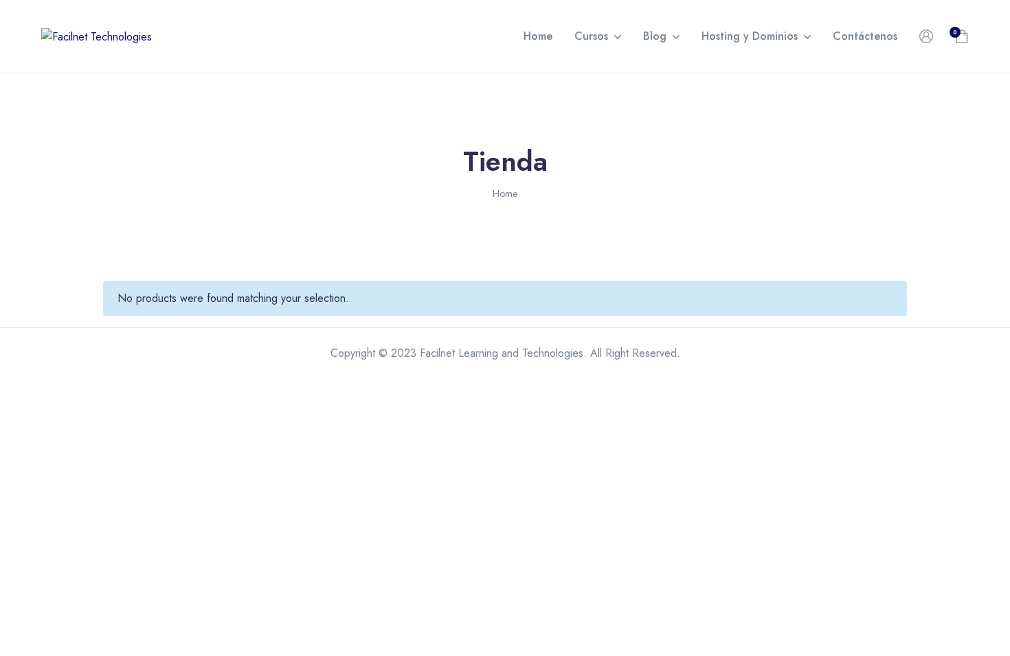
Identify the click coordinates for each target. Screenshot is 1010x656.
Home (538, 36)
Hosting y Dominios (750, 36)
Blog (654, 36)
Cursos (591, 36)
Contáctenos (865, 36)
